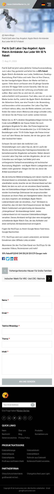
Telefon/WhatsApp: (11, 326)
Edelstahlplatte (8, 458)
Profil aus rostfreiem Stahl (13, 461)
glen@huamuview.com (27, 491)
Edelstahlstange (8, 450)
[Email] (33, 405)
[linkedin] (9, 418)
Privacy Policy (24, 438)
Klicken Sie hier (23, 411)
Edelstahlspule (8, 454)
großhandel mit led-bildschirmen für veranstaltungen (10, 477)
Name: (5, 300)
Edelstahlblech (33, 454)
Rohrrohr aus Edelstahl (36, 458)
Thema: (6, 339)
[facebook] (4, 418)
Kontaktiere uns (41, 434)
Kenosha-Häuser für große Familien (35, 271)
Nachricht (6, 434)
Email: (5, 313)
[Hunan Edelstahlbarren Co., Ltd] (15, 395)
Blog (20, 434)
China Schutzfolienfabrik (12, 474)
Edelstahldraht (33, 450)
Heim (6, 35)
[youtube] (20, 418)
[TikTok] (30, 418)
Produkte (39, 430)
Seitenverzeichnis (9, 438)
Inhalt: (5, 352)
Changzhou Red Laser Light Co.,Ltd (38, 474)
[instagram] (25, 418)
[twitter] (14, 418)
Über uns (22, 430)
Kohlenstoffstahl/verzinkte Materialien (38, 461)
